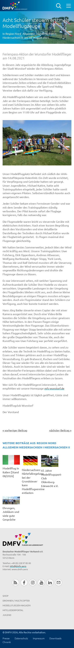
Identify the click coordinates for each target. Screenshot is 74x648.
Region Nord (13, 33)
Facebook (24, 582)
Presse (6, 638)
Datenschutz (21, 638)
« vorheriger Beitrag (15, 430)
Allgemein (29, 33)
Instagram (32, 582)
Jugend (7, 614)
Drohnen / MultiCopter (16, 600)
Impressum (39, 638)
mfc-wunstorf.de (54, 388)
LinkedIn (49, 582)
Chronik (7, 642)
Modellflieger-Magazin (16, 605)
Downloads (55, 638)
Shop (5, 595)
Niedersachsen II (13, 37)
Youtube (41, 582)
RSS (15, 582)
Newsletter (58, 582)
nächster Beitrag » (60, 430)
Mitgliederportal (13, 610)
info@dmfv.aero (18, 566)
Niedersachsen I (46, 33)
